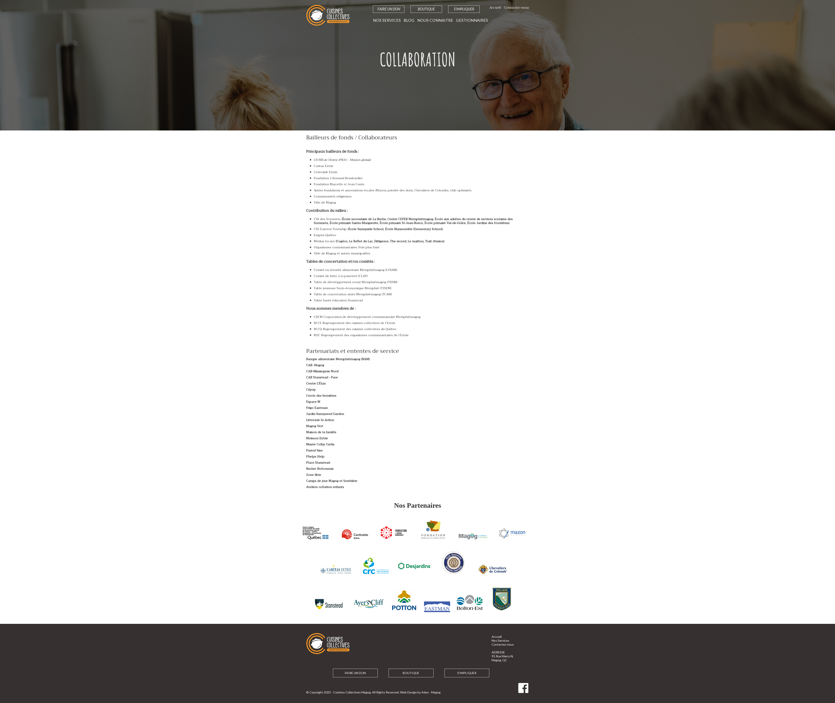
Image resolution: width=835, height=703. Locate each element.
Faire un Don (388, 9)
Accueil (495, 7)
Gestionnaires (472, 20)
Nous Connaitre (435, 20)
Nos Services (387, 20)
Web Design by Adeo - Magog (420, 692)
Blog (409, 20)
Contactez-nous (516, 7)
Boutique (426, 9)
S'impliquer (464, 9)
